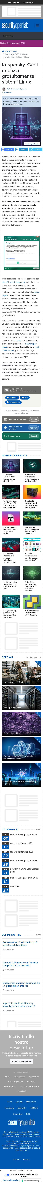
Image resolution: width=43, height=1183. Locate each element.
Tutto (38, 829)
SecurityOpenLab (15, 1081)
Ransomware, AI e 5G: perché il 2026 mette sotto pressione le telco (10, 504)
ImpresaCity (33, 1077)
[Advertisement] (22, 1023)
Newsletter (9, 36)
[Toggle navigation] (37, 25)
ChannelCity (28, 2)
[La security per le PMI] (21, 673)
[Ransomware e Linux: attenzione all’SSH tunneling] (32, 601)
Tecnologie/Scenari (32, 144)
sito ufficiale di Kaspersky (13, 282)
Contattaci (17, 1114)
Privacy (26, 1159)
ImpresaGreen (10, 1086)
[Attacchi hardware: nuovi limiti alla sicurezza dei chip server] (32, 492)
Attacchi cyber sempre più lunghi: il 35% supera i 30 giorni (10, 585)
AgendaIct (21, 1091)
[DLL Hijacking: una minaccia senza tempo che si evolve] (11, 518)
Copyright (22, 1108)
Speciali (19, 1101)
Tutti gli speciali (33, 657)
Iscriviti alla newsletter (21, 1061)
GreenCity (31, 1081)
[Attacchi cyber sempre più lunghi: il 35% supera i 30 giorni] (11, 573)
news (15, 51)
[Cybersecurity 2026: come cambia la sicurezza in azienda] (21, 749)
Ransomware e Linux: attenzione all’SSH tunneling (32, 612)
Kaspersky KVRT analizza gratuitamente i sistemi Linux (9, 477)
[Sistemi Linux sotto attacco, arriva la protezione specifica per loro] (32, 465)
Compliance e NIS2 (12, 733)
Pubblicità (34, 1108)
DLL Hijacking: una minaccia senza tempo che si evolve (10, 530)
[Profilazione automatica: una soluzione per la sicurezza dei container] (32, 573)
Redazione (9, 1108)
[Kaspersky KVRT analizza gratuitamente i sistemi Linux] (11, 465)
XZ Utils (17, 340)
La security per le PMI (13, 682)
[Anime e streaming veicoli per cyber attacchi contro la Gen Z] (32, 544)
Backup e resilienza (12, 707)
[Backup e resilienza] (21, 698)
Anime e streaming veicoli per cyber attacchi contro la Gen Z (31, 556)
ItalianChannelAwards (29, 1086)
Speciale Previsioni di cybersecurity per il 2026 (20, 782)
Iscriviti (34, 419)
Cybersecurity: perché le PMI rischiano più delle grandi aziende (9, 613)
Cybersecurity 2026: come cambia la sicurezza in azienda (19, 757)
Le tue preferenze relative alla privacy (24, 1175)
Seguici (34, 436)
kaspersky (13, 397)
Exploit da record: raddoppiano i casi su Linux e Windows (32, 530)
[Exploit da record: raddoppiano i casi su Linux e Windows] (32, 518)
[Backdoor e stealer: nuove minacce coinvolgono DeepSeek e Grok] (11, 544)
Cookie (16, 1159)
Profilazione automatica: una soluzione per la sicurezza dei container (30, 586)
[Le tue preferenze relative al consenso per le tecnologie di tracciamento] (30, 1180)
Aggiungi (33, 428)
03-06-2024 (7, 92)
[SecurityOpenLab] (15, 25)
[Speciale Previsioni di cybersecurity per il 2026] (21, 775)
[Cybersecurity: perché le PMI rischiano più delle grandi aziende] (11, 601)
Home (7, 51)
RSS (28, 1114)
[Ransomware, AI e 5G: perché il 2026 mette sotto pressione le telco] (11, 492)
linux (26, 397)
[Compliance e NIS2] (21, 724)
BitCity (7, 1077)
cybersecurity (15, 402)
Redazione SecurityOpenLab (16, 89)
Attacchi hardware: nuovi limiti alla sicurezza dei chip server (31, 504)
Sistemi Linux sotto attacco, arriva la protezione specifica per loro (32, 477)
